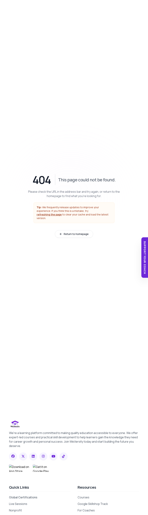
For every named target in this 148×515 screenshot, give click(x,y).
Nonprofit (15, 510)
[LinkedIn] (33, 456)
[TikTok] (64, 456)
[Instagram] (43, 456)
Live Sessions (18, 504)
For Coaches (86, 510)
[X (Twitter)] (23, 456)
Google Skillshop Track (93, 504)
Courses (83, 497)
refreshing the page (49, 214)
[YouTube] (53, 456)
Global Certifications (23, 497)
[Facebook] (13, 456)
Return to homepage (76, 234)
